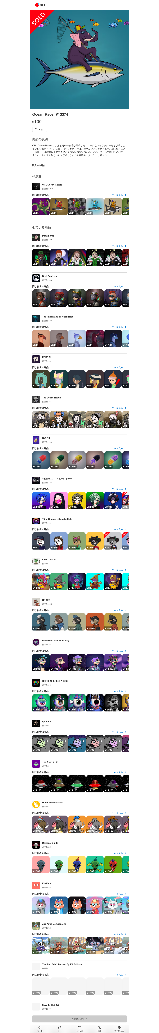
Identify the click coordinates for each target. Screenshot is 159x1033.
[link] (119, 195)
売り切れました (79, 1019)
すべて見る (117, 194)
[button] (39, 129)
